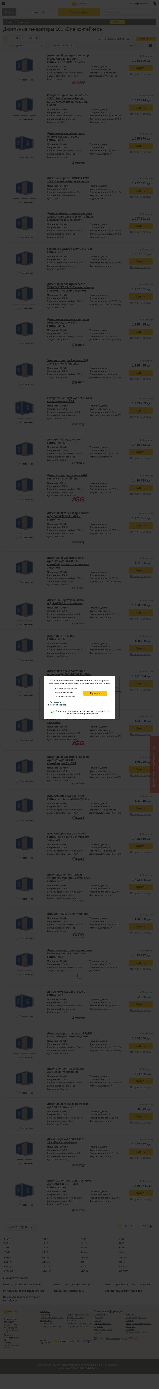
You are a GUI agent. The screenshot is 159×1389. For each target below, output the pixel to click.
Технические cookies (65, 696)
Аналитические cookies (66, 688)
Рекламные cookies (64, 692)
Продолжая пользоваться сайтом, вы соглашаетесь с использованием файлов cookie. (82, 712)
